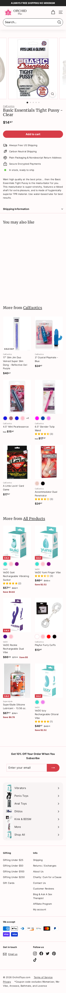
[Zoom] (52, 94)
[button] (42, 433)
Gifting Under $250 (14, 877)
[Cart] (53, 12)
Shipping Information (16, 208)
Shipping (38, 860)
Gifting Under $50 (13, 865)
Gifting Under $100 (13, 871)
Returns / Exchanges (44, 865)
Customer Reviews (43, 888)
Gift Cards (8, 883)
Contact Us (39, 883)
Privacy (7, 981)
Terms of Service (43, 977)
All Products (34, 518)
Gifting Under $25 (13, 860)
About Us (38, 871)
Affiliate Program (42, 903)
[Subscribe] (53, 768)
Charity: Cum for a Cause (47, 877)
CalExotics (8, 106)
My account (39, 909)
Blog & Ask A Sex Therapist (42, 896)
